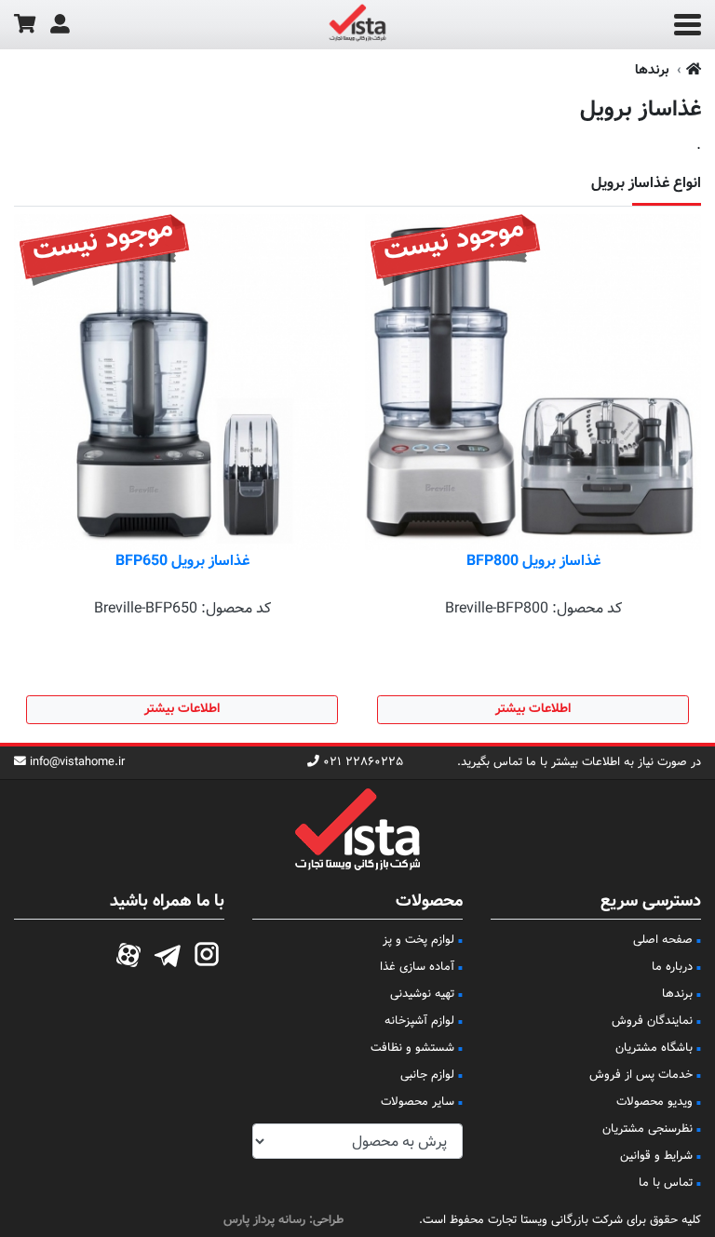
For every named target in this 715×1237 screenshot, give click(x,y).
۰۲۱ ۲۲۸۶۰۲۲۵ (363, 763)
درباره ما (672, 967)
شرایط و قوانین (656, 1156)
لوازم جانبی (427, 1075)
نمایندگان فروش (652, 1021)
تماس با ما (666, 1183)
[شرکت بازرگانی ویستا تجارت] (357, 25)
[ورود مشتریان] (60, 24)
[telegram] (167, 952)
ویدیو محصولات (654, 1102)
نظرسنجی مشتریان (647, 1129)
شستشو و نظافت (412, 1048)
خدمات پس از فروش (641, 1075)
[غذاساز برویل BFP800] (533, 382)
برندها (652, 70)
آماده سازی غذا (417, 967)
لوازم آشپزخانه (419, 1021)
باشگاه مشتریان (654, 1048)
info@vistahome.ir (77, 763)
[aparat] (128, 952)
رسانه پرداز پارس (264, 1220)
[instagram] (206, 952)
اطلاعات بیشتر (533, 709)
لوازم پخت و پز (418, 940)
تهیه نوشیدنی (422, 994)
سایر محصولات (417, 1102)
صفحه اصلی (663, 940)
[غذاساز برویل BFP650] (182, 382)
